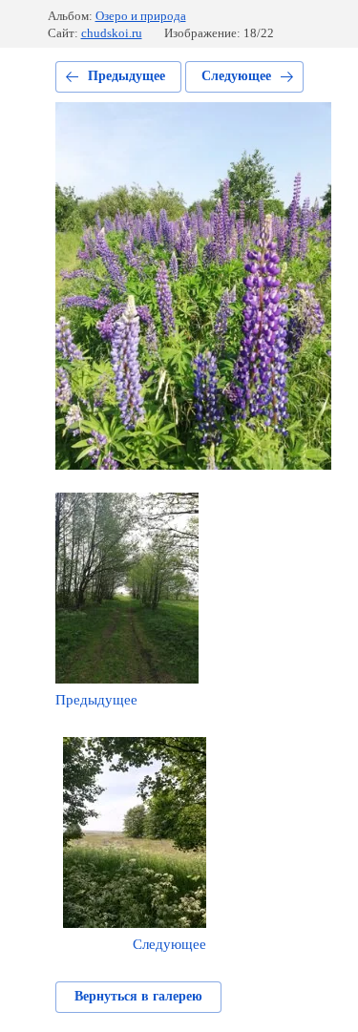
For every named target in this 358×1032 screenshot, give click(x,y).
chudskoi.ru (111, 33)
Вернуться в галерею (138, 996)
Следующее (236, 76)
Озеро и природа (140, 16)
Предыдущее (126, 76)
